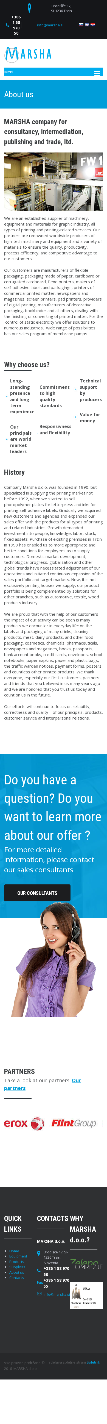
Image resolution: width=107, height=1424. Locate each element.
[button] (57, 1124)
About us (16, 1272)
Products (16, 1261)
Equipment (18, 1256)
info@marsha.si (50, 25)
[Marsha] (27, 55)
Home (14, 1250)
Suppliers (17, 1266)
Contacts (16, 1277)
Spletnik (93, 1362)
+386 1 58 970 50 (16, 25)
